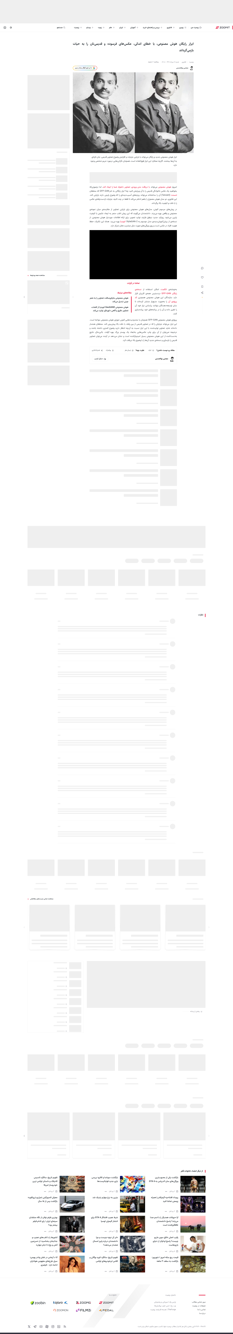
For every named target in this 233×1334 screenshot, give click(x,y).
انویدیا (123, 221)
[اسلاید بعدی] (24, 297)
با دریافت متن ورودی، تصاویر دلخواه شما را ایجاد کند (126, 187)
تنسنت (173, 195)
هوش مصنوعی (164, 187)
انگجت (164, 289)
